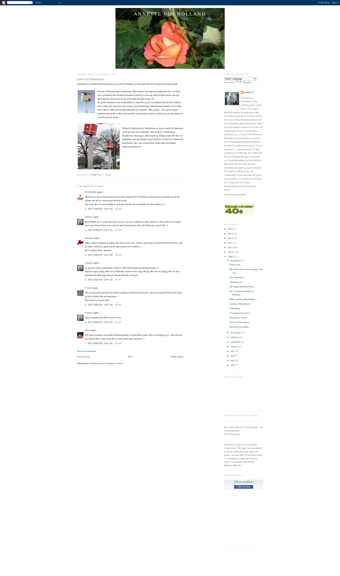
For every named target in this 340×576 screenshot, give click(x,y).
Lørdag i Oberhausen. (240, 303)
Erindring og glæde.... (240, 326)
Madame (89, 238)
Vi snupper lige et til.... (240, 312)
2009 (230, 256)
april (233, 364)
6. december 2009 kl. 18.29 (103, 230)
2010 (230, 252)
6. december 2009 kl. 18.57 (103, 279)
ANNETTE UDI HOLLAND (170, 14)
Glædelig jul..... (237, 281)
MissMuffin (90, 191)
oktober (235, 337)
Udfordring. (235, 308)
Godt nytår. (235, 264)
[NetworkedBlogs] (243, 481)
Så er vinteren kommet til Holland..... (242, 293)
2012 (230, 242)
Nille (87, 330)
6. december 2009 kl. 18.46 (103, 254)
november (236, 332)
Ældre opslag (177, 356)
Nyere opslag (83, 356)
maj (233, 360)
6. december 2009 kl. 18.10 (103, 208)
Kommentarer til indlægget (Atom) (106, 363)
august (234, 346)
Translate (247, 82)
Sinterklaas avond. (238, 317)
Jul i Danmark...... (238, 277)
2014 (230, 233)
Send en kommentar (86, 351)
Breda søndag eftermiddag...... (244, 299)
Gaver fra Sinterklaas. (240, 322)
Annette (89, 216)
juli (232, 351)
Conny (88, 287)
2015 (230, 229)
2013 (230, 238)
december (235, 260)
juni (233, 355)
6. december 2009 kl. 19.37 (103, 322)
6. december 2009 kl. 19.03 (103, 304)
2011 (230, 247)
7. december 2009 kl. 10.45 (103, 343)
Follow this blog (243, 487)
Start (130, 356)
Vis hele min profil (235, 195)
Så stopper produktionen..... (243, 286)
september (236, 341)
